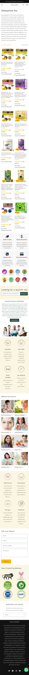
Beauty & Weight (20, 415)
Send (6, 561)
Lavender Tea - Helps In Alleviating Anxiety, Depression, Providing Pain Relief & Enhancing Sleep (21, 94)
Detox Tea (18, 450)
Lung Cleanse (19, 432)
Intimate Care (5, 450)
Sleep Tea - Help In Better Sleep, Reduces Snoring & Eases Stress (6, 63)
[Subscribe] (24, 615)
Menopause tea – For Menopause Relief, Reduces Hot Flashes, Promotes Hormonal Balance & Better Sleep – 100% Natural (7, 95)
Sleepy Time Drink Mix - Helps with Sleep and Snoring (7, 153)
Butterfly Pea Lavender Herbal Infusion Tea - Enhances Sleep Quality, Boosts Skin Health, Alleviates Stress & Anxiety (7, 218)
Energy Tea (18, 467)
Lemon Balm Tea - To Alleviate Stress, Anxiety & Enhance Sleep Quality (20, 217)
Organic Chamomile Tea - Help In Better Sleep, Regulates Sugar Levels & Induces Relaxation (20, 64)
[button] (2, 5)
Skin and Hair (5, 432)
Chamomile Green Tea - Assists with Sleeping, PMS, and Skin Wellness (7, 125)
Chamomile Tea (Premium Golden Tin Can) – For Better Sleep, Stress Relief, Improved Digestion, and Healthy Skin (21, 187)
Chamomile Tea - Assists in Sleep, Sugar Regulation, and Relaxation (21, 125)
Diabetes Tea (5, 467)
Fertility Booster (6, 415)
